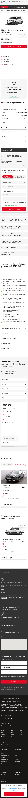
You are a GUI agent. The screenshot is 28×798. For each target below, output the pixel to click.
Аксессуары (4, 749)
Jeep (11, 728)
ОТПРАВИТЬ (14, 681)
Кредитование (4, 759)
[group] (14, 20)
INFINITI (3, 728)
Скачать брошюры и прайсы (9, 141)
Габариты (3, 122)
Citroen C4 (6, 486)
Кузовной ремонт (5, 747)
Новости (3, 776)
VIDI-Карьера (18, 779)
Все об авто (6, 442)
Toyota (2, 736)
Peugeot (3, 734)
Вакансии (3, 779)
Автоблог (17, 774)
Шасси (3, 136)
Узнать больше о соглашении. (10, 205)
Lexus (2, 730)
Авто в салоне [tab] (7, 464)
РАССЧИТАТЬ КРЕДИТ (14, 209)
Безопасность (6, 275)
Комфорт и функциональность (12, 328)
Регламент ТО (4, 744)
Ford (11, 725)
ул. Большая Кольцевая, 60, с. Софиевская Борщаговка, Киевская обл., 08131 (14, 631)
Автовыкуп (17, 761)
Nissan (11, 732)
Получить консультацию (14, 46)
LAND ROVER (22, 728)
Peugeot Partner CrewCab (11, 539)
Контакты (3, 781)
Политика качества (19, 776)
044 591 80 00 (7, 636)
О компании (4, 772)
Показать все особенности (14, 75)
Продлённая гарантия (20, 763)
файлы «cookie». (13, 788)
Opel (20, 732)
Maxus (11, 730)
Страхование (4, 763)
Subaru (12, 734)
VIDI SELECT (4, 761)
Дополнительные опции (10, 338)
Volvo (11, 736)
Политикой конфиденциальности (14, 790)
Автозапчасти (18, 747)
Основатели (18, 772)
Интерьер (4, 333)
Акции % (3, 774)
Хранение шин (18, 749)
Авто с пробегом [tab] (20, 464)
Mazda (20, 730)
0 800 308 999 (20, 687)
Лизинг (16, 755)
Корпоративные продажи (5, 756)
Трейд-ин (17, 759)
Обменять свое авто (14, 51)
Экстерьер (5, 349)
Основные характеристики (9, 109)
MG (2, 732)
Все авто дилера (14, 96)
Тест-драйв (4, 766)
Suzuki (20, 734)
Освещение (5, 343)
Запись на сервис (19, 744)
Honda (20, 725)
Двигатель (4, 127)
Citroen (3, 725)
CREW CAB (7, 405)
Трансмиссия (5, 131)
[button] (3, 21)
